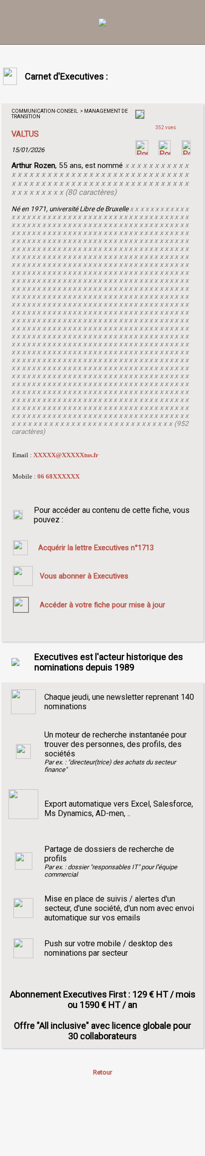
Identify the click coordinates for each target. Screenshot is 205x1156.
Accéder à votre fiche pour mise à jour (102, 604)
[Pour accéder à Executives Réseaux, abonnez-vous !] (141, 152)
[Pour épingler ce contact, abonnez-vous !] (186, 152)
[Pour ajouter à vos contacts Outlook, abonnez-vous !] (164, 152)
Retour (102, 1072)
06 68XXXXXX (58, 476)
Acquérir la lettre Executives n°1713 (96, 547)
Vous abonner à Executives (84, 576)
